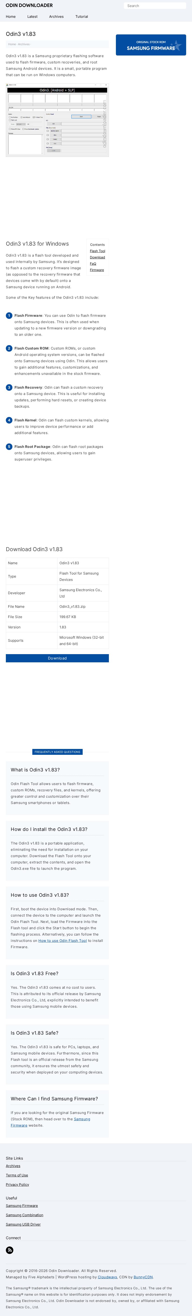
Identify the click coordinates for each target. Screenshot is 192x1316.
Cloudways (107, 1277)
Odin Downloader (29, 6)
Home (12, 44)
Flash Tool (97, 251)
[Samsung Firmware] (151, 51)
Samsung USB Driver (23, 1224)
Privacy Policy (17, 1184)
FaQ (93, 263)
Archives (24, 44)
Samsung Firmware (22, 1205)
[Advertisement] (57, 196)
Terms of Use (17, 1175)
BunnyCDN (143, 1277)
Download (97, 257)
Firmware (97, 270)
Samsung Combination (24, 1215)
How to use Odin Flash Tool (62, 940)
